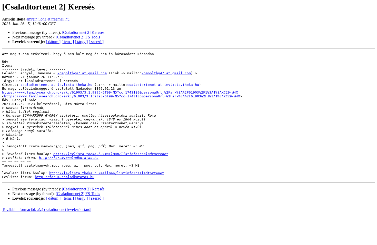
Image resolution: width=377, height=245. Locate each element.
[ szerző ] (96, 41)
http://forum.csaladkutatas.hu (68, 158)
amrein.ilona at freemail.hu (48, 19)
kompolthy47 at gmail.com (82, 73)
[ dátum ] (53, 41)
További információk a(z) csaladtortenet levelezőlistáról (46, 209)
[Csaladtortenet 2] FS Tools (78, 37)
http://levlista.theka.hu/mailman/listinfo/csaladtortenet (110, 154)
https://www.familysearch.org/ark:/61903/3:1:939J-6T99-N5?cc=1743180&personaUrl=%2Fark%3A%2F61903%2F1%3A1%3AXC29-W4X (120, 92)
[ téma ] (68, 41)
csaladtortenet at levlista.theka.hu (56, 85)
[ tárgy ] (81, 41)
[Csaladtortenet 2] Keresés (83, 32)
